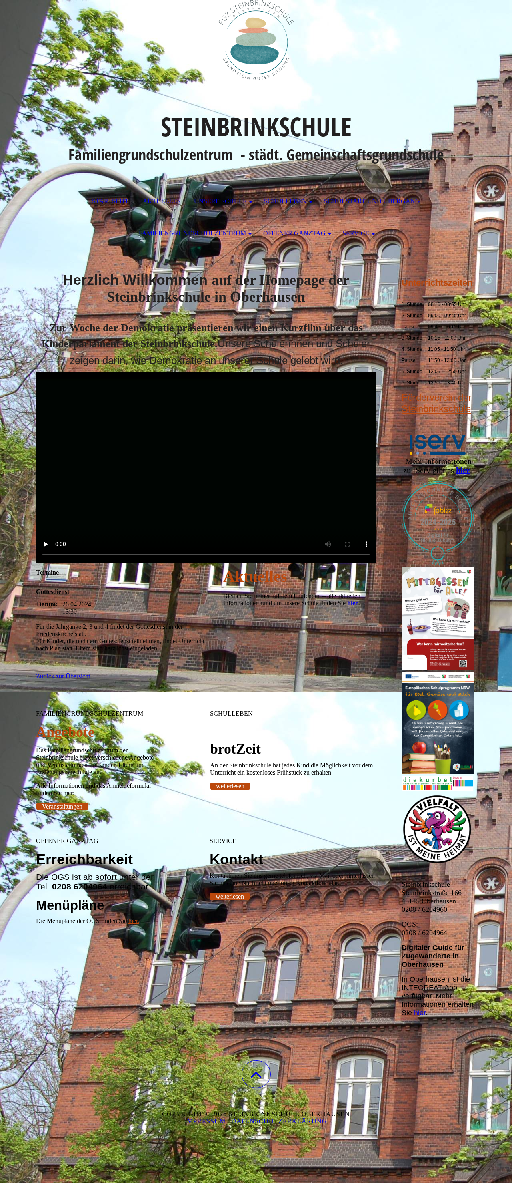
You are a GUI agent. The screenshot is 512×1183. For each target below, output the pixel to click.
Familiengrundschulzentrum (192, 233)
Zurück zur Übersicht (63, 676)
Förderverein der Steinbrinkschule (437, 403)
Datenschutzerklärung (279, 1121)
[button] (256, 1074)
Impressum (205, 1121)
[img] (256, 40)
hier (420, 1013)
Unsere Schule (220, 201)
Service (355, 233)
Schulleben (285, 201)
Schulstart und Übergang (372, 201)
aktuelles (162, 201)
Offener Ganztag (294, 233)
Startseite (111, 201)
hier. (133, 920)
